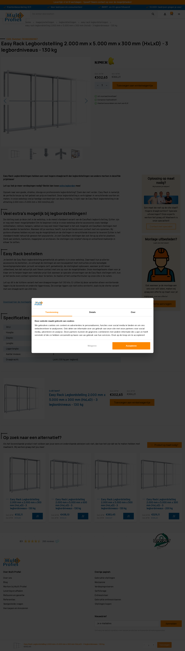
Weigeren (92, 346)
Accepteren (131, 346)
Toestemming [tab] (51, 312)
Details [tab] (92, 312)
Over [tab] (133, 312)
